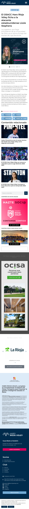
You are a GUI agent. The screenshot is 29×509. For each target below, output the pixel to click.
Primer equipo (14, 111)
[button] (26, 2)
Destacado (6, 111)
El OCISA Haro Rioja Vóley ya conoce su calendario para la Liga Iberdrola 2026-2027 (13, 164)
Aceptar (4, 506)
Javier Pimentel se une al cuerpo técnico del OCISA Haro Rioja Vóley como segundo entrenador (13, 141)
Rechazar (11, 506)
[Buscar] (26, 193)
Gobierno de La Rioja (14, 360)
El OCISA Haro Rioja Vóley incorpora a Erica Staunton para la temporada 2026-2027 (13, 186)
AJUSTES (19, 504)
